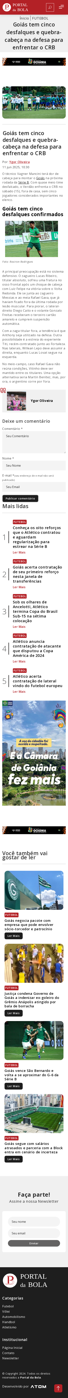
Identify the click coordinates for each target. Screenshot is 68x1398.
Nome (8, 458)
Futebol (8, 1306)
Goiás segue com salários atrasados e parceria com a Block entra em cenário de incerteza (34, 1147)
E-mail (28, 477)
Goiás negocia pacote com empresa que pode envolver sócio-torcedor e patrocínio (29, 924)
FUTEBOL (40, 18)
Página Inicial (12, 1348)
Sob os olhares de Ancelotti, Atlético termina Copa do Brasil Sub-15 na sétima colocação (35, 611)
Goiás (40, 178)
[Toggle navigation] (61, 7)
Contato (8, 1353)
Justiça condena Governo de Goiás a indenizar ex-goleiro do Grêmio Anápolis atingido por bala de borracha (32, 999)
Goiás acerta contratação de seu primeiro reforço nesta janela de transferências (37, 574)
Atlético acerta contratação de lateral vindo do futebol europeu (38, 681)
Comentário (12, 429)
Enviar (33, 1243)
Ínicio (24, 18)
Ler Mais (19, 552)
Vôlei (6, 1311)
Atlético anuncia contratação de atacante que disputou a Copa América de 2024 (37, 648)
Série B (23, 182)
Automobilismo (13, 1317)
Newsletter (10, 1358)
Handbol (8, 1322)
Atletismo (9, 1327)
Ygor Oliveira (19, 162)
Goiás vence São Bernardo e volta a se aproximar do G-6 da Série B (32, 1074)
